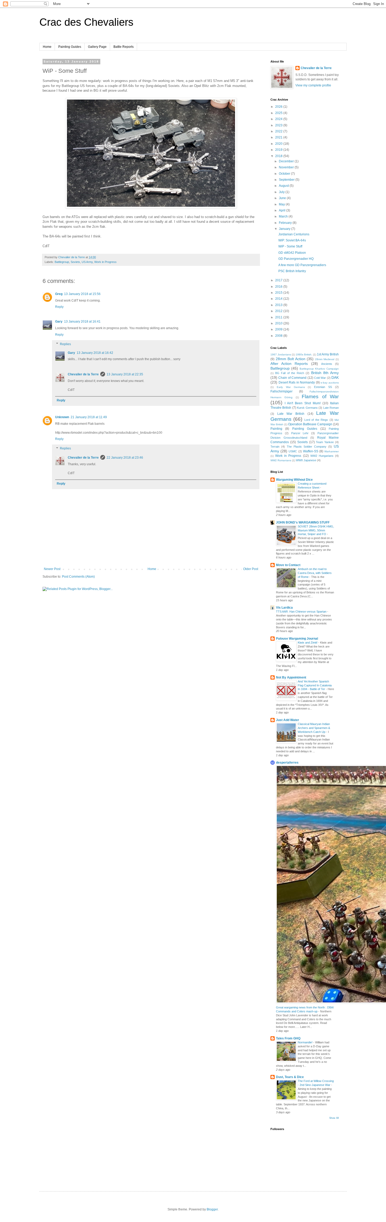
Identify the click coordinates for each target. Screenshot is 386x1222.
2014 (279, 299)
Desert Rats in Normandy (297, 382)
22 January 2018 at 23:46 (125, 457)
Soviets (75, 261)
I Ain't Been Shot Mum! (303, 403)
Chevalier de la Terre (83, 374)
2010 (279, 323)
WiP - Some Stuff (290, 246)
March (284, 216)
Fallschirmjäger (281, 391)
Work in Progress (105, 261)
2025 (279, 113)
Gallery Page (97, 47)
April (282, 210)
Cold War (320, 377)
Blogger (212, 1209)
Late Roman (331, 407)
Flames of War (320, 396)
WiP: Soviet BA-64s (292, 240)
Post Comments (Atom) (78, 576)
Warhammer (331, 451)
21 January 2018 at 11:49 (89, 417)
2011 (279, 317)
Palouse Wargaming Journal (297, 638)
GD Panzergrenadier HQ (296, 259)
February (286, 223)
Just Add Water (287, 720)
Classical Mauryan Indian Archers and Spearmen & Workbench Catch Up (314, 727)
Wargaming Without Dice (294, 479)
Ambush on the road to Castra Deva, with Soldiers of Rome (315, 572)
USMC (293, 451)
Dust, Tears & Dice (290, 1077)
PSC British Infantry (292, 271)
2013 (279, 305)
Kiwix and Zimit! (308, 642)
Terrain (274, 446)
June (283, 198)
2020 (279, 144)
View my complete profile (313, 85)
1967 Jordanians (280, 354)
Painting (276, 429)
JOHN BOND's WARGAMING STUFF (303, 522)
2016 (279, 286)
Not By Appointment (291, 677)
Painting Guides (69, 47)
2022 (279, 131)
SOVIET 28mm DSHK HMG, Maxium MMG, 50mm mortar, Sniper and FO (316, 530)
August (284, 186)
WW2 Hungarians (321, 455)
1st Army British (328, 354)
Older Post (250, 569)
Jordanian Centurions (293, 234)
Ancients (326, 363)
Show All (334, 1118)
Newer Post (52, 569)
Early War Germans (291, 387)
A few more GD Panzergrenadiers (302, 265)
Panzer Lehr (300, 433)
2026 (279, 106)
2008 (279, 336)
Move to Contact (288, 565)
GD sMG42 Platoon (292, 253)
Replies (65, 344)
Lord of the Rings (316, 419)
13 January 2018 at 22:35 (125, 374)
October (285, 173)
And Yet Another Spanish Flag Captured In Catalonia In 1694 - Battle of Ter (315, 685)
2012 (279, 311)
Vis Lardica (284, 607)
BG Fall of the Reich (289, 373)
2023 (279, 125)
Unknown (62, 417)
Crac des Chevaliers (86, 22)
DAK (335, 377)
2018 (279, 156)
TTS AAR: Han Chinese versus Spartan (301, 611)
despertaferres (287, 762)
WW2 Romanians (280, 460)
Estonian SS (323, 387)
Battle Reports (123, 47)
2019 (279, 150)
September (287, 180)
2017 (279, 280)
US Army (87, 261)
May (282, 204)
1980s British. (304, 354)
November (287, 167)
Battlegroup (62, 261)
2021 (279, 137)
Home (47, 47)
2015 (279, 292)
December (287, 161)
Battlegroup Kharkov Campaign (319, 368)
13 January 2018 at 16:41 (82, 321)
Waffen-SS (310, 451)
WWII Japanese (306, 460)
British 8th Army (325, 373)
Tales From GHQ (288, 1038)
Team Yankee (325, 442)
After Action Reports (289, 363)
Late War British (290, 414)
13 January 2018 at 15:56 (82, 294)
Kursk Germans (307, 407)
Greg (58, 294)
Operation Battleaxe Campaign (310, 424)
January (285, 229)
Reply (59, 307)
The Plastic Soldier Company (307, 446)
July (282, 192)
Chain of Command (292, 378)
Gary (58, 321)
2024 (279, 119)
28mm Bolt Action (290, 359)
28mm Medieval (325, 359)
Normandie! (305, 1042)
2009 (279, 329)
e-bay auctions (330, 382)
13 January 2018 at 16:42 (95, 353)
